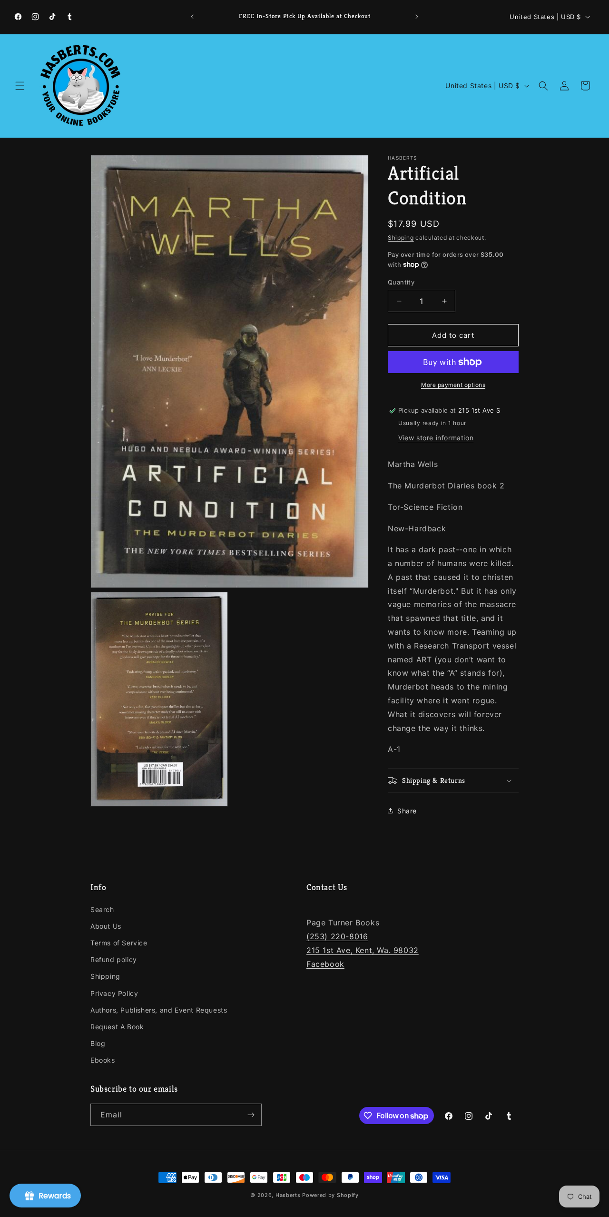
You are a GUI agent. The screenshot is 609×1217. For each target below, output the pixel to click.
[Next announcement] (416, 17)
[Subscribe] (250, 1115)
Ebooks (102, 1060)
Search (102, 909)
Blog (97, 1043)
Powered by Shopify (330, 1195)
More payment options (453, 384)
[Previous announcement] (192, 17)
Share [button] (407, 811)
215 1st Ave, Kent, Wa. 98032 (362, 950)
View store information (435, 438)
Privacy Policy (114, 993)
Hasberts (288, 1195)
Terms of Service (118, 943)
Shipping (401, 237)
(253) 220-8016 (337, 936)
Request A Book (117, 1027)
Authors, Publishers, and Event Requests (158, 1010)
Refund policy (113, 959)
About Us (105, 926)
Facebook (325, 964)
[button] (20, 85)
